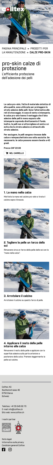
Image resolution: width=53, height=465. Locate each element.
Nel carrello (16, 153)
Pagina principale (14, 48)
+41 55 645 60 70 (18, 406)
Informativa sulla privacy (13, 442)
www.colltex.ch (17, 412)
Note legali (7, 439)
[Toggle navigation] (47, 8)
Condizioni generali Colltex (13, 445)
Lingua (48, 2)
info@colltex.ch (16, 409)
